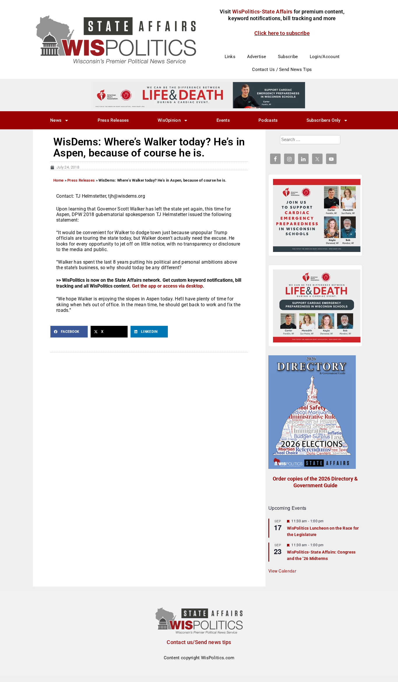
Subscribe (288, 56)
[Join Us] (316, 215)
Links (230, 56)
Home (58, 180)
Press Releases (113, 120)
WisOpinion (169, 120)
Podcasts (268, 120)
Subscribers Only (324, 120)
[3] (199, 95)
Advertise (256, 56)
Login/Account (325, 56)
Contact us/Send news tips (199, 642)
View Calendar (282, 571)
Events (223, 120)
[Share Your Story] (316, 305)
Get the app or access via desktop (167, 286)
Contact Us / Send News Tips (282, 69)
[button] (69, 331)
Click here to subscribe (282, 33)
